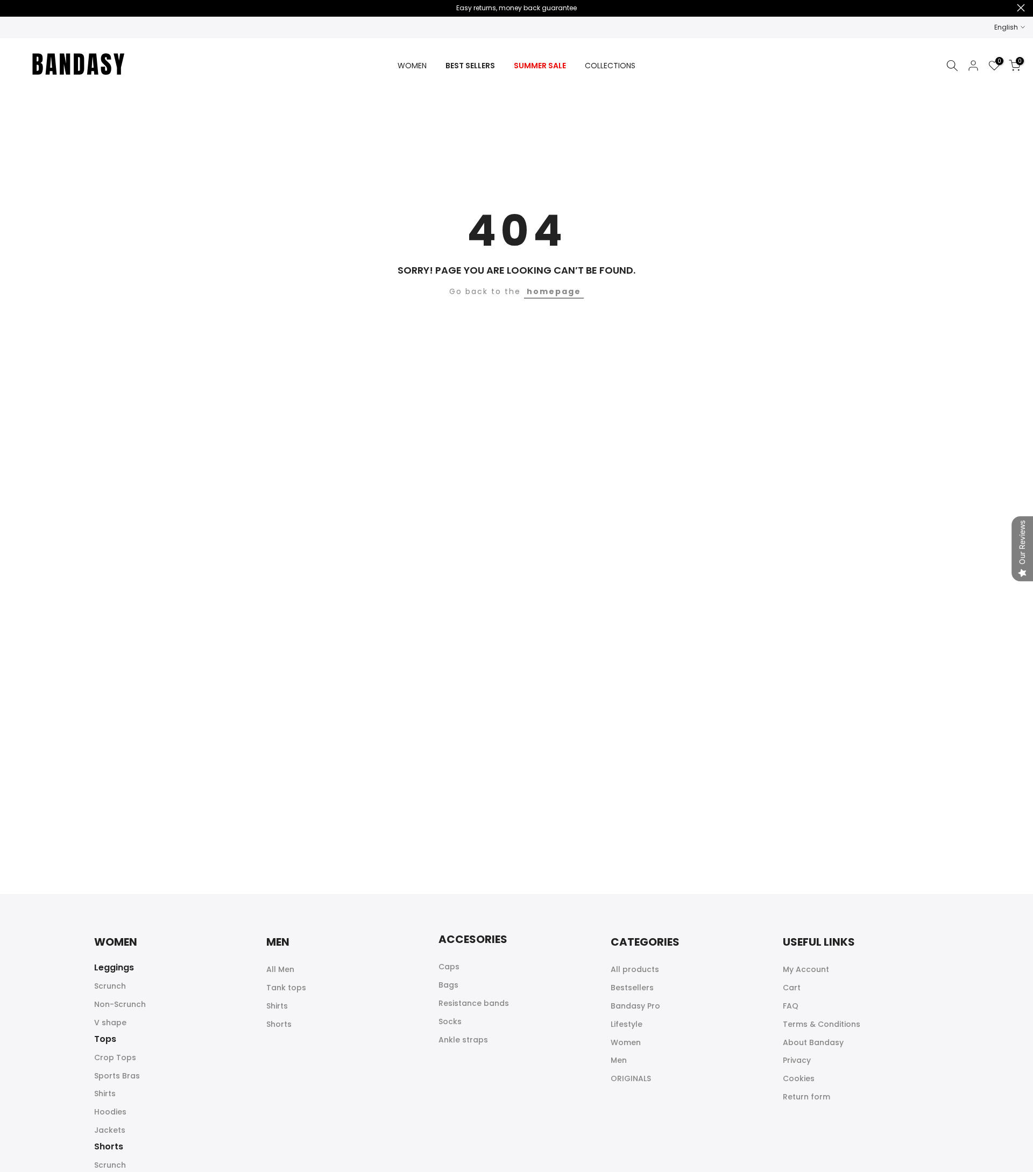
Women (626, 1042)
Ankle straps (463, 1039)
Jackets (109, 1130)
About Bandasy (813, 1042)
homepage (554, 291)
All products (635, 969)
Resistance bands (473, 1003)
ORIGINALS (631, 1078)
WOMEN (412, 65)
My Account (806, 969)
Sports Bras (117, 1075)
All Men (280, 969)
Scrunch (110, 986)
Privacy (797, 1060)
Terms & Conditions (821, 1024)
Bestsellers (632, 987)
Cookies (799, 1078)
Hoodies (110, 1111)
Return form (806, 1096)
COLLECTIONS (610, 65)
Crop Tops (115, 1057)
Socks (450, 1021)
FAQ (790, 1006)
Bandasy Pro (635, 1006)
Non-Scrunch (120, 1004)
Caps (448, 966)
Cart (792, 987)
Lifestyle (626, 1024)
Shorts (279, 1024)
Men (619, 1060)
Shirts (105, 1093)
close (12, 8)
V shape (110, 1022)
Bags (448, 985)
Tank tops (286, 987)
